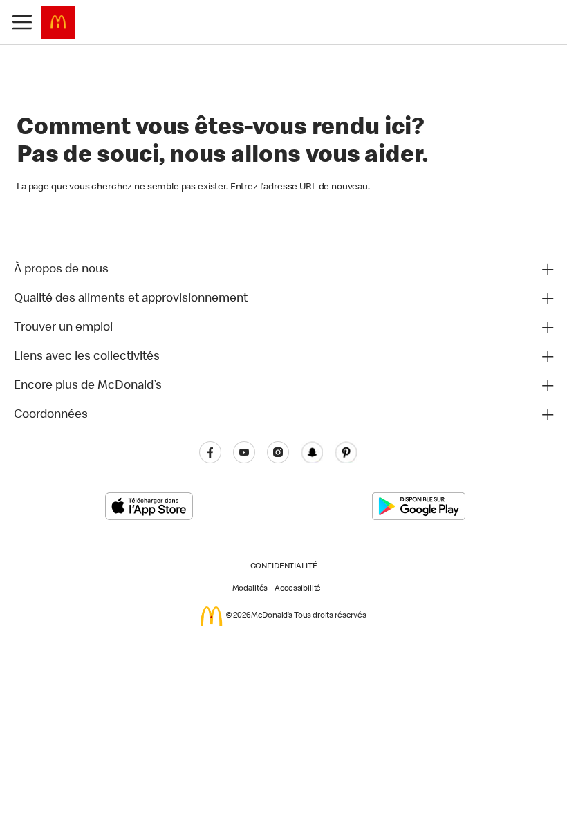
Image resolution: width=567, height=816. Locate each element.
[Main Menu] (22, 22)
